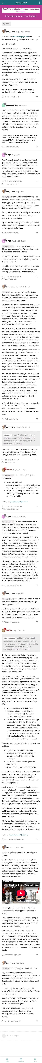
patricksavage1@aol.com (19, 502)
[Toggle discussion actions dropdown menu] (39, 2)
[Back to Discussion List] (2, 2)
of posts (20, 3)
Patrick (7, 599)
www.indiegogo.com (20, 37)
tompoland (9, 246)
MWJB (7, 197)
